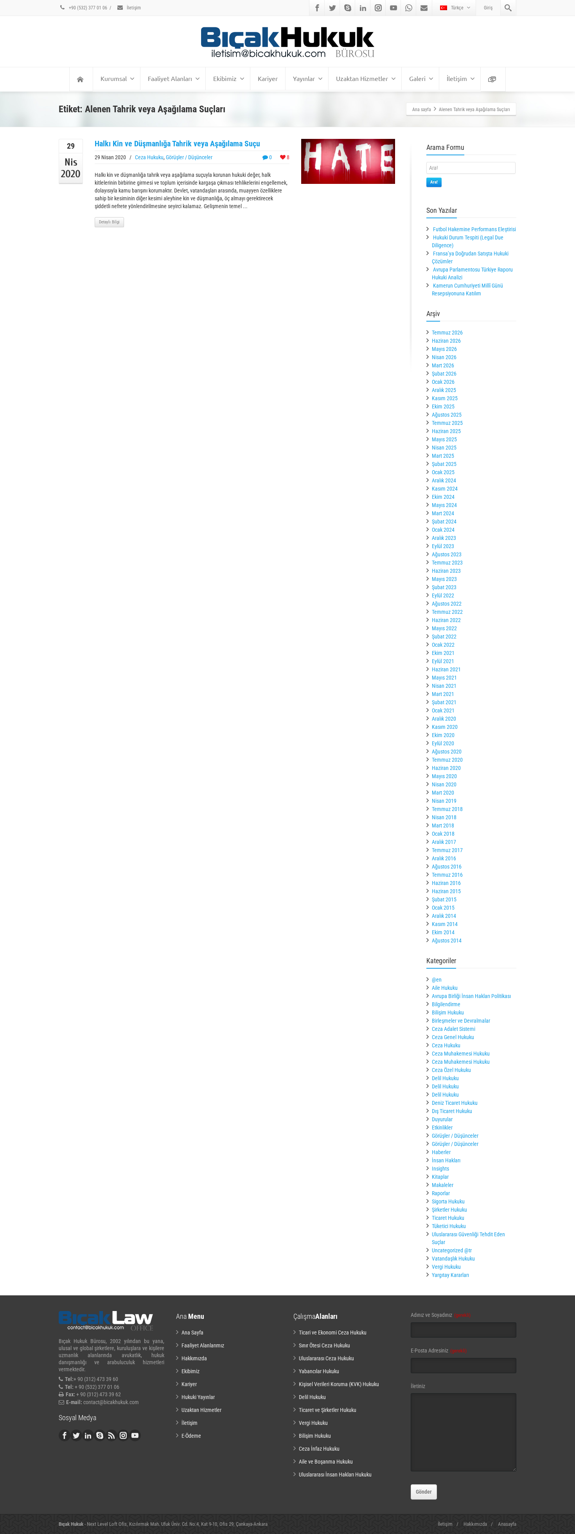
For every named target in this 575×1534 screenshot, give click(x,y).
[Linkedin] (363, 8)
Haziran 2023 (446, 571)
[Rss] (111, 1435)
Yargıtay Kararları (450, 1275)
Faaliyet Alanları (170, 78)
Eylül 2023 (443, 546)
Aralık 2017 (444, 842)
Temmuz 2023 (447, 562)
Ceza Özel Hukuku (451, 1070)
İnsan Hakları (446, 1160)
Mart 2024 (443, 513)
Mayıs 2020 (444, 776)
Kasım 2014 (445, 924)
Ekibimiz (225, 78)
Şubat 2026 (444, 373)
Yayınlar (304, 78)
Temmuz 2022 (447, 612)
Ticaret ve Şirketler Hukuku (327, 1410)
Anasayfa (507, 1524)
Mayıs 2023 (444, 579)
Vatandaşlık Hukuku (453, 1258)
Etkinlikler (442, 1127)
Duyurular (442, 1119)
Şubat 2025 (444, 464)
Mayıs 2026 (444, 349)
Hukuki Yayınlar (198, 1397)
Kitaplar (440, 1177)
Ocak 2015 (443, 908)
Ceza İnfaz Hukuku (319, 1449)
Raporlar (441, 1193)
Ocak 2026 (443, 382)
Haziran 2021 (446, 669)
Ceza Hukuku (149, 157)
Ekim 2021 (443, 653)
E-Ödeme (191, 1436)
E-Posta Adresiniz (439, 1350)
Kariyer (268, 78)
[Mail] (424, 8)
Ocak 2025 (443, 472)
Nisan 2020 (444, 784)
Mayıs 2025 (444, 439)
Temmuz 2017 (447, 850)
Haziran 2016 (446, 883)
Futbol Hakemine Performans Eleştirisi (474, 229)
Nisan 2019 (444, 801)
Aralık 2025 (444, 390)
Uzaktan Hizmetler (362, 78)
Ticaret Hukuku (448, 1218)
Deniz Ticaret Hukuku (455, 1103)
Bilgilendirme (446, 1004)
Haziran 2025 (446, 431)
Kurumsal (114, 78)
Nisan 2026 (444, 357)
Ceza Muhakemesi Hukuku (461, 1053)
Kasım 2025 (445, 398)
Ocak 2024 (443, 530)
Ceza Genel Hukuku (453, 1037)
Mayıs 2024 (444, 505)
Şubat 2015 (444, 899)
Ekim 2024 (443, 497)
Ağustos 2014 (447, 940)
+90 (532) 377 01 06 (87, 8)
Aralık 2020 (444, 719)
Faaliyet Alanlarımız (202, 1345)
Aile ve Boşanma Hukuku (326, 1461)
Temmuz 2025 (447, 423)
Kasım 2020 (445, 727)
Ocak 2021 (443, 710)
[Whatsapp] (409, 8)
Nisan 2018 (444, 817)
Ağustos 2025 (447, 415)
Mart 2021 (443, 694)
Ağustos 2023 (447, 554)
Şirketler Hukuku (449, 1210)
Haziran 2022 (446, 620)
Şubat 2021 (444, 702)
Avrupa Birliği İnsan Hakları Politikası (471, 996)
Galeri (417, 78)
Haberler (441, 1152)
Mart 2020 (443, 792)
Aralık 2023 (444, 538)
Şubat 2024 (444, 521)
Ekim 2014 (443, 932)
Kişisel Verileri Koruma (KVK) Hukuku (339, 1384)
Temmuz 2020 (447, 760)
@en (437, 980)
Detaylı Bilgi (109, 222)
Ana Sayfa (192, 1332)
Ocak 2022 (443, 645)
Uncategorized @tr (452, 1250)
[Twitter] (332, 8)
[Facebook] (317, 8)
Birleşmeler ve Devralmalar (461, 1021)
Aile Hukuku (445, 988)
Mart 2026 (443, 365)
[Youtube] (393, 8)
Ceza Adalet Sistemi (453, 1029)
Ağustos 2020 (447, 751)
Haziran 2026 (446, 341)
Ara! (434, 182)
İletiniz (418, 1386)
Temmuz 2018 (447, 809)
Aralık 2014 (444, 916)
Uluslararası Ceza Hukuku (326, 1358)
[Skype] (348, 8)
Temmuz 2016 (447, 875)
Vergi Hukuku (446, 1267)
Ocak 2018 (443, 834)
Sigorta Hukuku (448, 1201)
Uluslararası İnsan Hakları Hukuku (335, 1474)
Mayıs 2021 (444, 677)
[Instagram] (378, 8)
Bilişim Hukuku (448, 1012)
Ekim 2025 (443, 406)
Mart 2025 (443, 456)
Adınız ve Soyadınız (441, 1315)
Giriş (488, 8)
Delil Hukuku (445, 1078)
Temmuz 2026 (447, 332)
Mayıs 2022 (444, 628)
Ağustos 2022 (447, 604)
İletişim (133, 8)
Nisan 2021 (444, 686)
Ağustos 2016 (447, 866)
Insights (440, 1168)
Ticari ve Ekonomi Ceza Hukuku (333, 1332)
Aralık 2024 (444, 480)
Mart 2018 (443, 825)
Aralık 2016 (444, 858)
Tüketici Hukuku (449, 1226)
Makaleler (442, 1185)
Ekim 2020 (443, 735)
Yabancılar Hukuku (319, 1371)
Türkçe (457, 8)
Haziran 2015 (446, 891)
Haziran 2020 (446, 768)
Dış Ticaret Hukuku (452, 1111)
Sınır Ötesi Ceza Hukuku (324, 1345)
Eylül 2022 (443, 595)
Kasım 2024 (445, 489)
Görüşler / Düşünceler (189, 157)
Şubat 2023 (444, 587)
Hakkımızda (194, 1358)
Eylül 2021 (443, 661)
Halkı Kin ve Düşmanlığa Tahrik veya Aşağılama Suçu (177, 143)
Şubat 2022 (444, 636)
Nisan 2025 (444, 447)
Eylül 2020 (443, 743)
